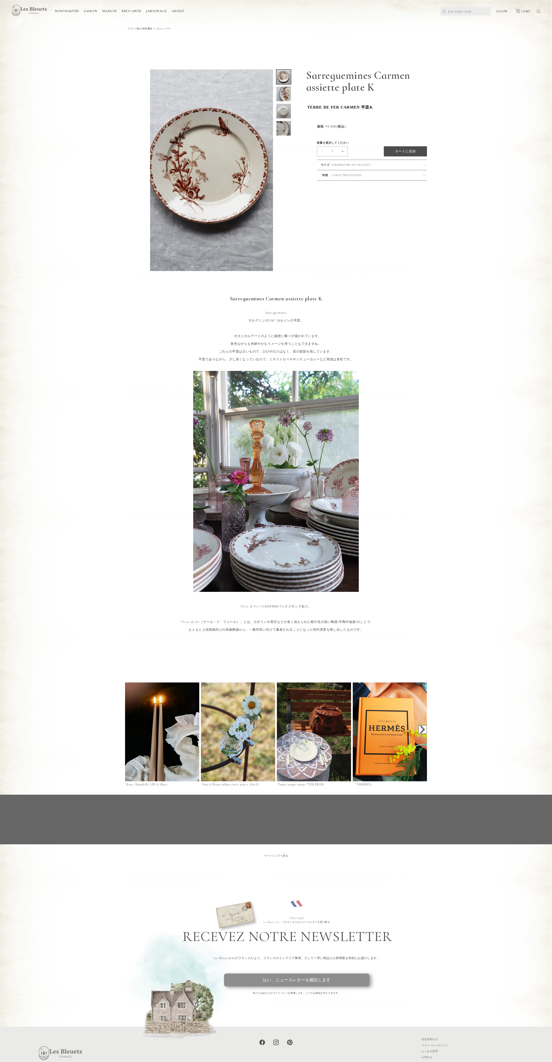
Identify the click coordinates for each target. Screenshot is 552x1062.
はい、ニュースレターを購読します (297, 979)
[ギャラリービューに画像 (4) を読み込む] (283, 128)
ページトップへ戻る (276, 855)
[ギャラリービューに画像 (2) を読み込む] (283, 94)
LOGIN (501, 11)
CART (525, 11)
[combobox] (466, 11)
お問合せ (427, 1057)
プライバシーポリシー (435, 1045)
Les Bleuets (269, 1057)
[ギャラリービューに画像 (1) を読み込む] (283, 76)
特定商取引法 (430, 1039)
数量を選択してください (333, 142)
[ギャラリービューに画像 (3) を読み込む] (283, 111)
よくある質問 (430, 1051)
